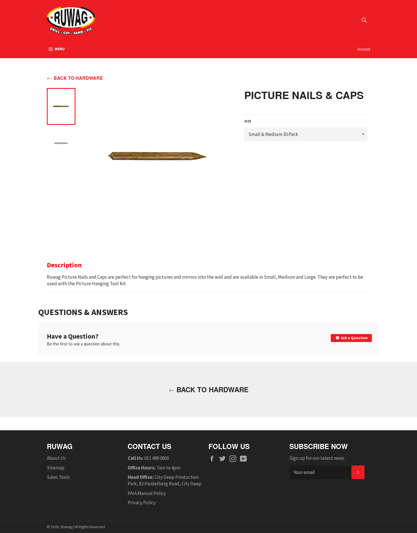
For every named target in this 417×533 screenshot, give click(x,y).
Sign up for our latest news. (317, 458)
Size (247, 121)
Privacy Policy (142, 503)
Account (363, 49)
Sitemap (55, 468)
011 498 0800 (156, 458)
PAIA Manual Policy (147, 493)
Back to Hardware (77, 78)
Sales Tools (58, 477)
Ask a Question (354, 337)
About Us (56, 458)
